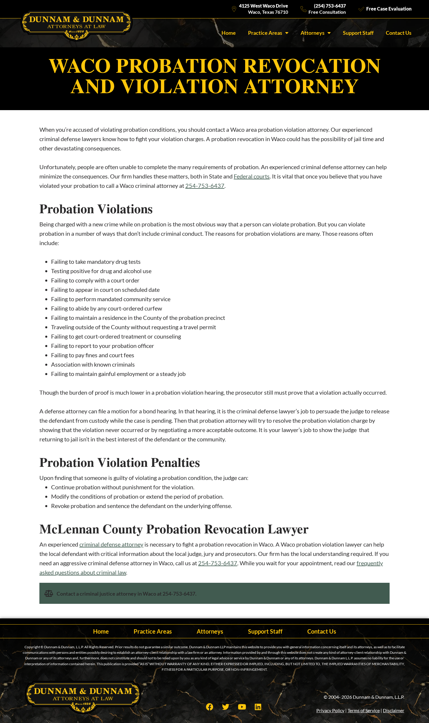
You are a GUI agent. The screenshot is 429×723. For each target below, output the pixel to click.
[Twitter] (226, 707)
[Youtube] (242, 707)
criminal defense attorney (111, 544)
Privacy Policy (330, 710)
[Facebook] (210, 707)
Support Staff (358, 33)
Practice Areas (265, 33)
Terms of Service (364, 710)
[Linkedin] (258, 707)
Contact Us (398, 33)
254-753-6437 (204, 185)
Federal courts (252, 176)
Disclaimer (393, 710)
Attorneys (313, 33)
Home (229, 33)
